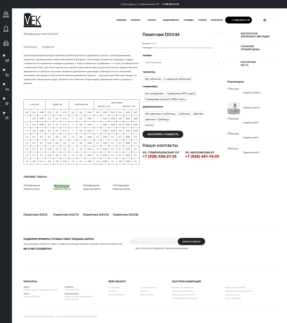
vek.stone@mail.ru (31, 296)
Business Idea (91, 316)
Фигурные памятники (235, 287)
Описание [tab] (30, 47)
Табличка (149, 72)
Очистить (149, 125)
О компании (114, 287)
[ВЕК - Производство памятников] (32, 20)
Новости (144, 291)
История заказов (148, 287)
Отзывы (189, 20)
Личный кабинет (116, 294)
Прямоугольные (198, 47)
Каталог (136, 20)
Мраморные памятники (183, 294)
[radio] (153, 79)
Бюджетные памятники (183, 287)
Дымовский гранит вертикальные (175, 47)
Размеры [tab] (48, 47)
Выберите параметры (45, 188)
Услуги (152, 20)
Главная (121, 20)
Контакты (217, 20)
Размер (147, 55)
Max (264, 20)
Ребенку (209, 47)
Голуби (156, 47)
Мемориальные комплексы (185, 298)
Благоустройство (233, 298)
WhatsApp (271, 20)
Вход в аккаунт (147, 294)
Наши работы (171, 20)
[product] (36, 197)
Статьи (202, 20)
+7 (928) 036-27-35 (240, 20)
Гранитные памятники (182, 291)
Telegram (257, 20)
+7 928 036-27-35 (71, 289)
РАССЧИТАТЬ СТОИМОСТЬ (162, 134)
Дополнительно (153, 106)
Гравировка (150, 86)
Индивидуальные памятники (238, 291)
